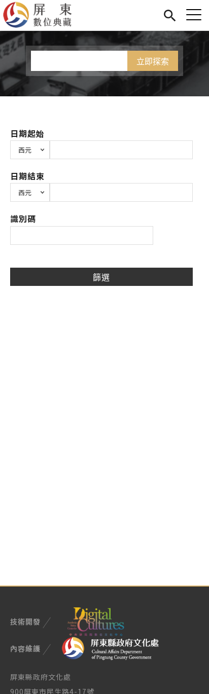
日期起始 (27, 133)
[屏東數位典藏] (43, 15)
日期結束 (27, 176)
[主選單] (193, 14)
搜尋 (169, 14)
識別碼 (23, 218)
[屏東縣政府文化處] (110, 647)
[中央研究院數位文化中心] (95, 620)
